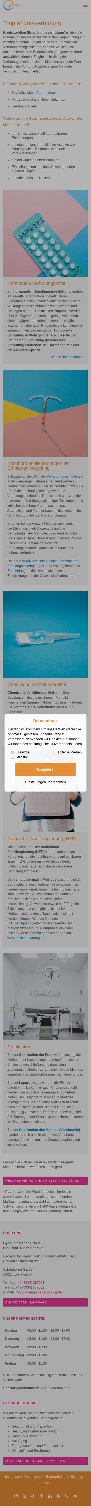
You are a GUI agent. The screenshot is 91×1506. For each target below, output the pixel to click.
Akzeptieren (46, 769)
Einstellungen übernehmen (45, 782)
